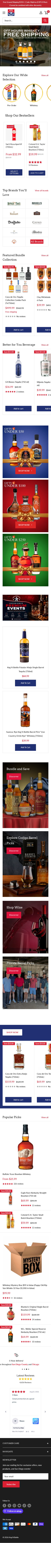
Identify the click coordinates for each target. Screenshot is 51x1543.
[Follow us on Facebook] (4, 1505)
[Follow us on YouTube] (19, 1505)
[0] (46, 13)
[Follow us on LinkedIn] (29, 1505)
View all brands (41, 190)
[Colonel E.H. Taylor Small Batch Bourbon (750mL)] (37, 132)
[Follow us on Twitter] (9, 1505)
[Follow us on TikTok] (24, 1505)
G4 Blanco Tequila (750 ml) (17, 382)
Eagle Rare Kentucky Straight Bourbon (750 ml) (33, 1194)
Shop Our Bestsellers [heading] (19, 115)
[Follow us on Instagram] (14, 1505)
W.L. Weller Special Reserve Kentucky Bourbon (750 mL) (33, 1330)
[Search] (45, 20)
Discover (14, 776)
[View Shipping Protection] (36, 1421)
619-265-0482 (19, 1364)
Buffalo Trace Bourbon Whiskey (17, 1174)
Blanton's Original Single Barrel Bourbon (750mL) (34, 1308)
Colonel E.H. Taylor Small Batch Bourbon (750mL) (32, 1216)
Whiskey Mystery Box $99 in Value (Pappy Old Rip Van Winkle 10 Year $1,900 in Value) (25, 1286)
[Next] (45, 1412)
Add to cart (18, 330)
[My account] (41, 12)
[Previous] (6, 1412)
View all (44, 75)
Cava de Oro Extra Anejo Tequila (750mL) (16, 1075)
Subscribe (11, 1484)
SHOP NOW (24, 471)
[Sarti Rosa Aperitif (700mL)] (14, 132)
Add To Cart (25, 683)
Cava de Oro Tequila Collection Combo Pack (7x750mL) (15, 300)
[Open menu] (4, 13)
